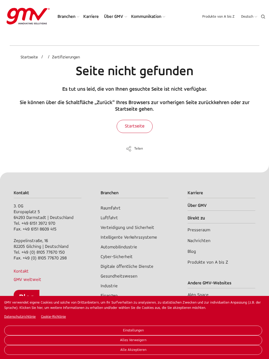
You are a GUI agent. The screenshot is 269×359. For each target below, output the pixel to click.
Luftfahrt (109, 218)
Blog (192, 251)
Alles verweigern (133, 340)
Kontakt (21, 271)
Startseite (29, 57)
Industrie (109, 286)
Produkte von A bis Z (218, 17)
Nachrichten (199, 241)
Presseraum (199, 230)
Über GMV (113, 16)
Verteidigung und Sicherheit (127, 227)
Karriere (91, 16)
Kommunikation (146, 16)
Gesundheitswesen (119, 276)
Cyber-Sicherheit (117, 257)
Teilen (138, 148)
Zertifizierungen (66, 57)
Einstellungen (133, 330)
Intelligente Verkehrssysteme (129, 237)
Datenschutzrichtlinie (20, 317)
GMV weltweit (27, 280)
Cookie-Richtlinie (53, 317)
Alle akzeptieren (133, 350)
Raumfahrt (111, 208)
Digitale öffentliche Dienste (127, 266)
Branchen (66, 16)
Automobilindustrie (119, 247)
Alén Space (198, 295)
